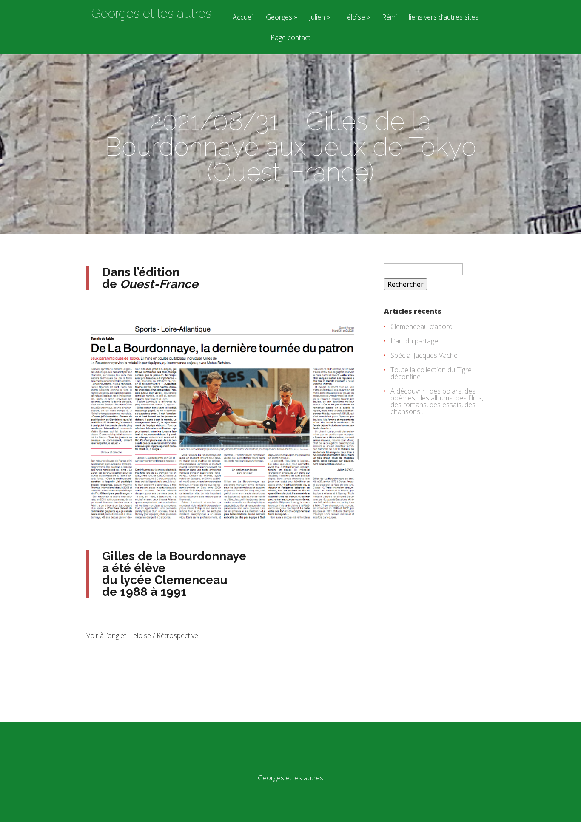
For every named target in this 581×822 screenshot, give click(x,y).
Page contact (290, 38)
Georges (279, 18)
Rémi (389, 18)
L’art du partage (414, 341)
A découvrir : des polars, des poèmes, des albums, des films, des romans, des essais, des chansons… (436, 401)
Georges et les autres (151, 13)
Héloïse (353, 18)
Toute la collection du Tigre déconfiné (431, 373)
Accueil (243, 18)
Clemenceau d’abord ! (423, 326)
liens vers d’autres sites (443, 18)
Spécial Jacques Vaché (424, 355)
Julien (317, 18)
